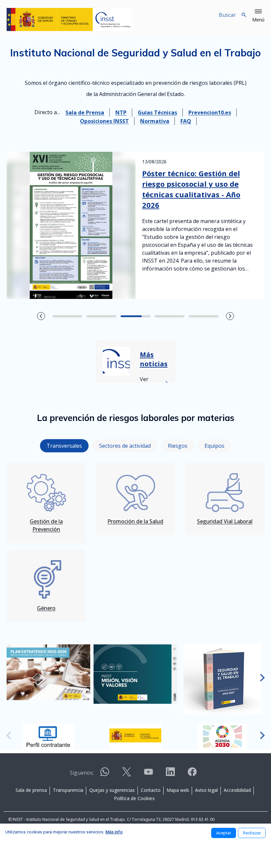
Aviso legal (206, 790)
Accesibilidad (237, 790)
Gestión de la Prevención (46, 525)
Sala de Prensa (84, 112)
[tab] (64, 445)
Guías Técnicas (157, 112)
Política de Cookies (134, 798)
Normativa (154, 121)
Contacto (151, 790)
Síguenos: (82, 772)
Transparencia (68, 790)
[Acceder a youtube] (148, 774)
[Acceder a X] (126, 774)
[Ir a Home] (70, 19)
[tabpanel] (135, 539)
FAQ (185, 121)
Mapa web (178, 790)
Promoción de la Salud (135, 521)
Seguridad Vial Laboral (224, 521)
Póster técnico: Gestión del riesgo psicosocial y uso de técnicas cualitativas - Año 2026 (191, 189)
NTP (121, 112)
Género (46, 608)
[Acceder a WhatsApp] (104, 774)
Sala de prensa (31, 790)
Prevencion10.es (209, 112)
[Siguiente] (262, 678)
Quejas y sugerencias (112, 790)
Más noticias (154, 359)
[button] (258, 16)
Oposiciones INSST (104, 121)
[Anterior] (9, 678)
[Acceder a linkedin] (170, 774)
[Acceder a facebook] (192, 774)
